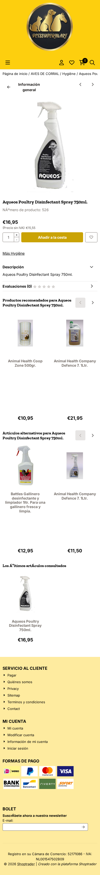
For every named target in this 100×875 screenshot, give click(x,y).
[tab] (50, 267)
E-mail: (45, 820)
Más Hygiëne (14, 253)
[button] (8, 62)
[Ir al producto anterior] (80, 84)
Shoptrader (26, 864)
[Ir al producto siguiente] (92, 84)
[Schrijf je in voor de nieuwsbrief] (83, 827)
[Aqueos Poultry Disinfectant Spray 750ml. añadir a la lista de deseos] (91, 237)
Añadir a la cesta (52, 237)
